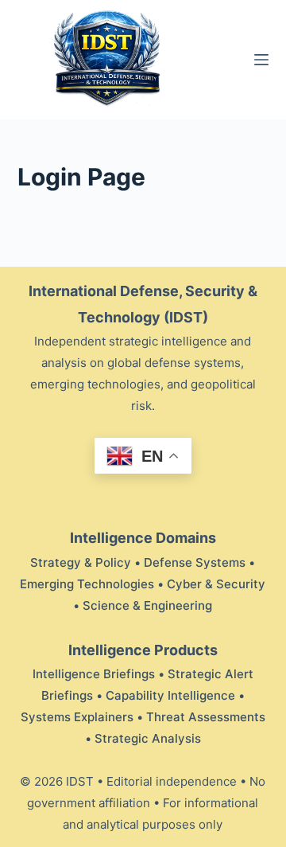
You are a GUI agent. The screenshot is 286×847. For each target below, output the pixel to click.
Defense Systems (194, 562)
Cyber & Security (216, 583)
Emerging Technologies (87, 583)
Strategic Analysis (148, 738)
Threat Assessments (205, 716)
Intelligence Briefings (94, 673)
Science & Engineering (147, 605)
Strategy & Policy (80, 562)
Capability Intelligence (170, 695)
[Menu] (261, 60)
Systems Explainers (77, 716)
